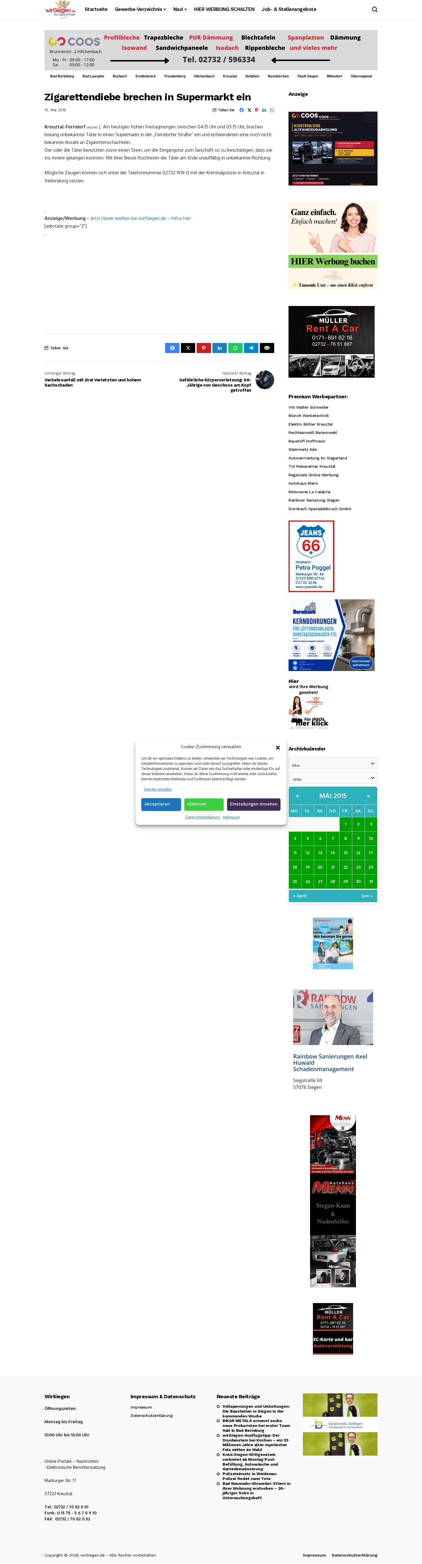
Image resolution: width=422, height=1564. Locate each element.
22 (346, 867)
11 (295, 852)
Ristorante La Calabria (309, 492)
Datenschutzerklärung (202, 817)
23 (358, 867)
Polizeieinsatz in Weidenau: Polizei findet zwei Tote (249, 1476)
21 (333, 867)
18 (295, 867)
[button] (278, 747)
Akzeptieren (157, 804)
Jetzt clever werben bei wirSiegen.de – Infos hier (141, 218)
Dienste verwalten (158, 789)
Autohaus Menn (303, 483)
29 (345, 881)
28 (332, 881)
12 (307, 852)
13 (320, 852)
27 (320, 881)
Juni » (367, 895)
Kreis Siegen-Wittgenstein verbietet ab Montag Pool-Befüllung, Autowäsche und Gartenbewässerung (250, 1461)
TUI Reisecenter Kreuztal (312, 466)
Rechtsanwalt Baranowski (313, 432)
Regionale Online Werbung (314, 475)
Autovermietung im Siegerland (318, 458)
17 (371, 852)
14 (333, 852)
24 (371, 867)
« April (300, 895)
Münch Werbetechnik (309, 415)
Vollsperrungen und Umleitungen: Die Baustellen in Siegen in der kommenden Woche (256, 1411)
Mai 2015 (333, 795)
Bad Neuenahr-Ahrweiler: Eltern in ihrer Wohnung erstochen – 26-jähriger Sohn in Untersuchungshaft (256, 1490)
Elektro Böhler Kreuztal (310, 424)
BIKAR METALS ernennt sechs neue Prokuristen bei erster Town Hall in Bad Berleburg (256, 1425)
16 (358, 852)
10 (371, 838)
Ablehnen (197, 804)
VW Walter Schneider (309, 407)
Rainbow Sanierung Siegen (314, 500)
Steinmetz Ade (303, 449)
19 (308, 867)
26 (307, 881)
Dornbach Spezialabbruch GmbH (320, 508)
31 (371, 881)
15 (346, 852)
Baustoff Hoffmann (307, 441)
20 (320, 867)
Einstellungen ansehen (254, 804)
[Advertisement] (159, 285)
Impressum (231, 817)
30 (358, 881)
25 (295, 881)
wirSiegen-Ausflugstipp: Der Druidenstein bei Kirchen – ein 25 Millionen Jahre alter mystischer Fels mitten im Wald (255, 1442)
